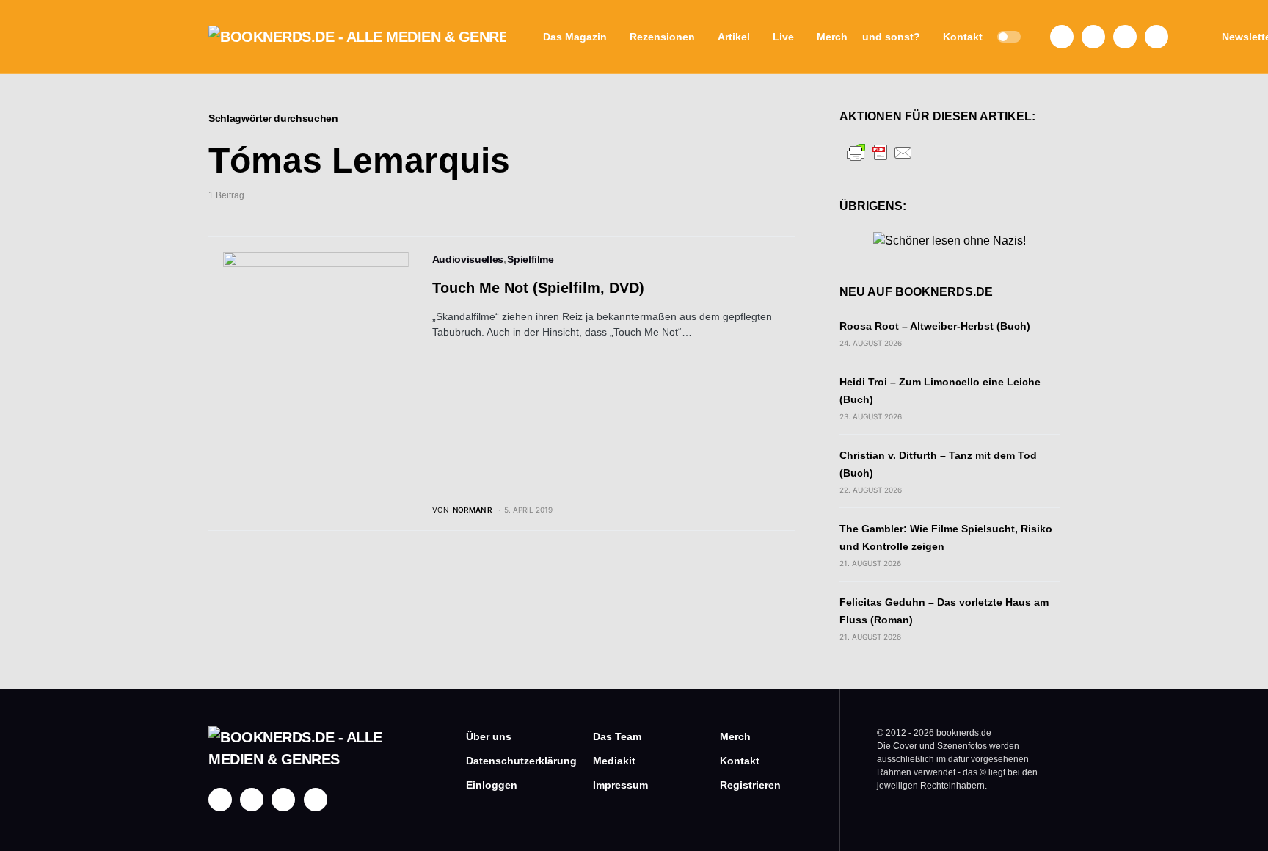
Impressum (620, 785)
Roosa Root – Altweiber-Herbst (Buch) (934, 326)
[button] (1009, 36)
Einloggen (491, 785)
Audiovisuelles (467, 259)
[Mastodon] (1125, 36)
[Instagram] (1093, 36)
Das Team (617, 736)
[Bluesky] (1156, 36)
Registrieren (750, 785)
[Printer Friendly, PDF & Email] (879, 151)
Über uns (488, 736)
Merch (735, 736)
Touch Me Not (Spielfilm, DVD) (538, 288)
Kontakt (739, 761)
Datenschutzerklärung (507, 761)
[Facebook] (1062, 36)
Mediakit (614, 761)
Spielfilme (530, 259)
